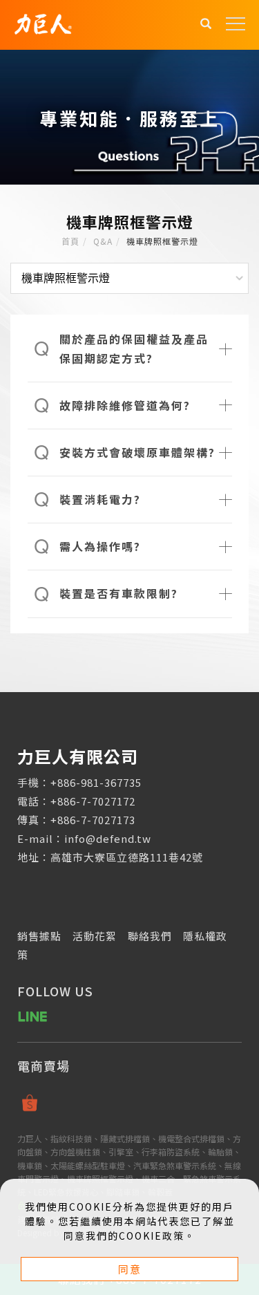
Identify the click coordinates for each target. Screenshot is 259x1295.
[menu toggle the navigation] (235, 24)
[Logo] (43, 22)
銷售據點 (39, 936)
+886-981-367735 (96, 782)
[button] (206, 25)
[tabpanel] (129, 117)
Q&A (103, 241)
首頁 (70, 241)
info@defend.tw (107, 838)
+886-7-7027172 (92, 801)
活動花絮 (95, 936)
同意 (130, 1269)
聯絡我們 (150, 936)
